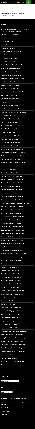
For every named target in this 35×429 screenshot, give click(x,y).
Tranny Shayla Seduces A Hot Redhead (12, 135)
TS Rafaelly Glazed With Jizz (9, 61)
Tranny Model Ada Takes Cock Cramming (13, 338)
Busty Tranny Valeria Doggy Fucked (11, 260)
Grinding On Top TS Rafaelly (9, 55)
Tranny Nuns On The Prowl (9, 58)
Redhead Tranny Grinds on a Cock (10, 314)
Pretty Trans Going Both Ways (9, 122)
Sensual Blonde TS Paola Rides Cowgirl (12, 257)
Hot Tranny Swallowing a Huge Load (11, 176)
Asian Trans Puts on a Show (9, 166)
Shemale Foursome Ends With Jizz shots (12, 65)
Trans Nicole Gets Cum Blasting (10, 105)
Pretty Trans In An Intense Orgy (10, 129)
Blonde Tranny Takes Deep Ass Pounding (12, 365)
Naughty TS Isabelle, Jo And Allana (11, 75)
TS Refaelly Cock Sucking (8, 44)
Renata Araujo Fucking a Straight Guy (11, 263)
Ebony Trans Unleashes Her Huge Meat (12, 196)
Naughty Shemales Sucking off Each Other (13, 290)
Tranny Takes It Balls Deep (8, 297)
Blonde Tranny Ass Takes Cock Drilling (12, 341)
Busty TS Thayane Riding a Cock (10, 173)
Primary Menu (33, 2)
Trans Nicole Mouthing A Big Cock (11, 119)
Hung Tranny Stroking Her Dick (10, 321)
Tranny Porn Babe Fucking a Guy (10, 317)
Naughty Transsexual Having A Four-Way (13, 102)
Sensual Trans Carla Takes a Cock (10, 220)
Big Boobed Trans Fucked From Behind (12, 210)
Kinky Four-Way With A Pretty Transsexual (13, 112)
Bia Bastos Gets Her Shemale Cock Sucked (13, 183)
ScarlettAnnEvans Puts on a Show (10, 193)
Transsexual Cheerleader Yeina (10, 98)
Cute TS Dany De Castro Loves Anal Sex (12, 233)
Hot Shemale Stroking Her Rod (10, 324)
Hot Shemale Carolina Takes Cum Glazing (13, 344)
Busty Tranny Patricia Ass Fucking (11, 280)
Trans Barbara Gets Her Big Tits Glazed (12, 189)
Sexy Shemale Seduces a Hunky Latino (12, 284)
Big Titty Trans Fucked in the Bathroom (12, 250)
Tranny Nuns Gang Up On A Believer (11, 71)
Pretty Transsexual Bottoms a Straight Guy (13, 162)
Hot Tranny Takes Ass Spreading (10, 358)
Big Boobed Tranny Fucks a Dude (10, 287)
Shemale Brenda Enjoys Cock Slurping (12, 334)
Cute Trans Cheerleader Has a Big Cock (12, 230)
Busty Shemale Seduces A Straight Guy (12, 125)
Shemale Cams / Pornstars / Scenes (15, 398)
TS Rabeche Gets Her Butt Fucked (10, 142)
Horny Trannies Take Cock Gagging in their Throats (15, 327)
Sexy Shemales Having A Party (9, 95)
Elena (12, 15)
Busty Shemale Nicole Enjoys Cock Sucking (13, 253)
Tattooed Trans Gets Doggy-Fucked (11, 169)
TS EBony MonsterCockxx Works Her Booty (13, 156)
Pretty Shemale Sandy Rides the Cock (11, 159)
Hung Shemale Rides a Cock (9, 267)
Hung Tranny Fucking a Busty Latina (11, 247)
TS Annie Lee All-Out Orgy (8, 115)
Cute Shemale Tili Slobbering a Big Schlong (13, 351)
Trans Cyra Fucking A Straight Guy (11, 108)
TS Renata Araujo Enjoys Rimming (11, 277)
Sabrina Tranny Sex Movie (8, 304)
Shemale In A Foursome (8, 48)
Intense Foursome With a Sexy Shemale (12, 92)
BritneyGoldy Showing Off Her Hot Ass (12, 179)
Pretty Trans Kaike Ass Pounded (10, 237)
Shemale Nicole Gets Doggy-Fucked (11, 85)
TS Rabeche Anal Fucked (8, 41)
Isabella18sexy (5, 411)
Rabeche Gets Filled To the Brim (10, 88)
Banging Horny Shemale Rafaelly (10, 68)
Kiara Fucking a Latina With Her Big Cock (13, 240)
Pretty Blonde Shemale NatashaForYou (12, 206)
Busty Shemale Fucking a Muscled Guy (12, 294)
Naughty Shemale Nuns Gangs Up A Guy (12, 78)
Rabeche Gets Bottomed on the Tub (11, 186)
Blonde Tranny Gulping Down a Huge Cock (13, 348)
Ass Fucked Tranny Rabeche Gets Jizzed (12, 38)
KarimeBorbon (5, 408)
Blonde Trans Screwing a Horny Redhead (12, 199)
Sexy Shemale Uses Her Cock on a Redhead (13, 152)
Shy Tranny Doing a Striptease (9, 301)
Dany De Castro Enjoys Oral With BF (11, 270)
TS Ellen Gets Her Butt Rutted (9, 132)
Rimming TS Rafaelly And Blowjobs (11, 51)
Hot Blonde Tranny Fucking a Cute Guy (12, 226)
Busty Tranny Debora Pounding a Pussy (12, 361)
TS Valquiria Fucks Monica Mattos (11, 223)
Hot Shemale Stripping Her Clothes (11, 311)
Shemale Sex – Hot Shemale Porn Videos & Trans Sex (13, 2)
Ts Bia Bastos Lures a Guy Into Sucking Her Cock (15, 203)
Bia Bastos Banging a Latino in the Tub (12, 149)
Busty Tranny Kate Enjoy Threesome (12, 13)
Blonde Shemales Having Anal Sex (10, 274)
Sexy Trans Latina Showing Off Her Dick (12, 307)
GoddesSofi (4, 414)
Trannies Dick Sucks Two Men (9, 34)
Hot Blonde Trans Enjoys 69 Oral (10, 146)
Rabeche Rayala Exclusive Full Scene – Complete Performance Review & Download (15, 30)
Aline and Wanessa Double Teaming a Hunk (13, 243)
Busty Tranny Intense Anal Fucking (11, 213)
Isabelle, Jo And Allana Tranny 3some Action (14, 82)
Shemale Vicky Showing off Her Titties (12, 354)
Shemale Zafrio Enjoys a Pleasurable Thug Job (14, 331)
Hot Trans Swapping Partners (9, 139)
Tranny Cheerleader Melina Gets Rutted (12, 216)
